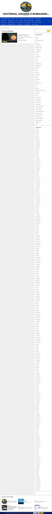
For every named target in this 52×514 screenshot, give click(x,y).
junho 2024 (37, 174)
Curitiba (37, 58)
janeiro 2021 (37, 237)
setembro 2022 (38, 204)
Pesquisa (48, 30)
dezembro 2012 (38, 397)
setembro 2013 (38, 381)
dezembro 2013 (38, 376)
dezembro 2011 (38, 418)
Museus (17, 20)
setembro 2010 (38, 445)
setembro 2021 (38, 223)
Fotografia (37, 72)
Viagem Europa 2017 (20, 24)
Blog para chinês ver (44, 507)
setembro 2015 (38, 342)
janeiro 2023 (37, 197)
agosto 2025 (37, 149)
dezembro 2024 (38, 163)
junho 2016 (37, 326)
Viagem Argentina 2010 (11, 22)
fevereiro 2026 (38, 140)
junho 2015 (37, 347)
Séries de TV (37, 93)
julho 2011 (37, 427)
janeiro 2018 (37, 292)
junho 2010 (37, 450)
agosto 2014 (37, 363)
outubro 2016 (38, 319)
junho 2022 (37, 209)
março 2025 (37, 158)
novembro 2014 (38, 360)
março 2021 (37, 234)
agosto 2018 (37, 285)
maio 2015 (37, 349)
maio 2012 (37, 409)
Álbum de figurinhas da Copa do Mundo (25, 507)
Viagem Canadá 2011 (28, 22)
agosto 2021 (37, 225)
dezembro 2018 (38, 282)
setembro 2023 (38, 188)
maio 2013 (37, 388)
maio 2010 (37, 452)
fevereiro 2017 (38, 312)
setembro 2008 (38, 487)
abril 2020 (37, 253)
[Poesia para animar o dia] (9, 38)
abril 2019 (37, 275)
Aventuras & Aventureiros (5, 18)
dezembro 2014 (38, 358)
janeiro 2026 (37, 142)
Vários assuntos (38, 104)
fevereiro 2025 (38, 159)
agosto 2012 (37, 404)
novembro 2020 (38, 241)
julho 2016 (37, 324)
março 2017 (37, 310)
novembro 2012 (38, 399)
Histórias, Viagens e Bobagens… (26, 13)
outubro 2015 (38, 340)
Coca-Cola (37, 54)
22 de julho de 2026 (11, 510)
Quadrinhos (37, 91)
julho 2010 (37, 448)
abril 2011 (37, 432)
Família (37, 68)
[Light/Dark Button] (49, 21)
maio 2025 (37, 154)
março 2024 (37, 177)
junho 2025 (37, 152)
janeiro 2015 (37, 356)
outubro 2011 (38, 422)
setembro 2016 (38, 321)
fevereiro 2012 (38, 415)
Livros (37, 81)
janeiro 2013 (37, 395)
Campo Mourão (38, 49)
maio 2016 (37, 328)
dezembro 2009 (38, 461)
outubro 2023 (38, 186)
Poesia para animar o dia (23, 34)
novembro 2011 (38, 420)
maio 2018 (37, 287)
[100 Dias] (21, 501)
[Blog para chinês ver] (37, 508)
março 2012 (37, 413)
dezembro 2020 (38, 239)
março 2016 (37, 331)
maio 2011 (37, 431)
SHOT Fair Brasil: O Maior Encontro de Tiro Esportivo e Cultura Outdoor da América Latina (12, 508)
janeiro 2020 (37, 259)
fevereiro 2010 (38, 457)
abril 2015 (37, 351)
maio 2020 (37, 252)
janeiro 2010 (37, 459)
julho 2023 (37, 191)
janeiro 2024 (37, 181)
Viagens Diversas (38, 20)
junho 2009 (37, 471)
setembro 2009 (38, 466)
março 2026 (37, 138)
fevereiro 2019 (38, 278)
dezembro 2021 (38, 218)
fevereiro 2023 (38, 195)
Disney (37, 61)
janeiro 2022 (37, 216)
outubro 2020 (38, 243)
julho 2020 (37, 248)
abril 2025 (37, 156)
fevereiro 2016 (38, 333)
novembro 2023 (38, 184)
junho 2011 (37, 429)
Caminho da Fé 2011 (23, 18)
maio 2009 (37, 473)
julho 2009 (37, 470)
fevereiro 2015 (38, 354)
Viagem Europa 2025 (27, 24)
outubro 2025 (38, 145)
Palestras (20, 20)
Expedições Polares (39, 65)
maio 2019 (37, 273)
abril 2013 (37, 390)
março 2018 (37, 291)
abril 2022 (37, 213)
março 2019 (37, 276)
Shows (37, 95)
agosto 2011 (37, 425)
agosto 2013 (37, 383)
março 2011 (37, 434)
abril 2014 (37, 370)
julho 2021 (37, 227)
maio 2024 (37, 175)
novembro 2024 (38, 165)
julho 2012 (37, 406)
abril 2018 (37, 289)
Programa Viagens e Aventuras (29, 20)
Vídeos (37, 123)
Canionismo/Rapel (38, 18)
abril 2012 (37, 411)
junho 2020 (37, 250)
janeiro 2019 (37, 280)
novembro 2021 (38, 220)
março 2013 (37, 392)
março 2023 (37, 193)
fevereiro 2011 (38, 436)
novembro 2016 (38, 317)
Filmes (37, 70)
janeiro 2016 (37, 335)
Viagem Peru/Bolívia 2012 (11, 24)
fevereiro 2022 (38, 214)
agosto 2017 (37, 301)
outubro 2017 (38, 298)
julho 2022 (37, 207)
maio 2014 (37, 369)
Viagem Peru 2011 (3, 24)
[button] (50, 21)
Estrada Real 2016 (4, 20)
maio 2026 (37, 135)
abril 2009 (37, 475)
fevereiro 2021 (38, 236)
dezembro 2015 (38, 337)
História (37, 77)
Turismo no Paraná (35, 24)
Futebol (19, 506)
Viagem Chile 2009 (4, 22)
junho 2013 (37, 386)
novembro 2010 (38, 441)
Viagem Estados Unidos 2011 (36, 22)
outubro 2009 (38, 464)
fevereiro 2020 (38, 257)
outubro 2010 (38, 443)
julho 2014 (37, 365)
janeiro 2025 (37, 161)
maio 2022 (37, 211)
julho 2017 (37, 303)
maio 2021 (37, 230)
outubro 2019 (38, 264)
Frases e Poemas (5, 41)
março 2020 (37, 255)
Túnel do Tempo (38, 100)
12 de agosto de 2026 (11, 502)
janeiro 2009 (37, 480)
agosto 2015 (37, 344)
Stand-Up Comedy (38, 97)
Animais (37, 38)
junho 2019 (37, 271)
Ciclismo (17, 18)
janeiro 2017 (37, 314)
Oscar (36, 86)
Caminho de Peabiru (30, 18)
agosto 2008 (37, 489)
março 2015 (37, 353)
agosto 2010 (37, 447)
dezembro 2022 (38, 198)
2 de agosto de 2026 (27, 502)
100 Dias (25, 501)
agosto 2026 (37, 129)
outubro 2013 (38, 379)
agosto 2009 (37, 468)
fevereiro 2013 (38, 393)
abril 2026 (37, 136)
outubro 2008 (38, 486)
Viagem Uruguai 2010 (20, 22)
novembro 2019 (38, 262)
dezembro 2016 (38, 315)
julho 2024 (37, 172)
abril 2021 (37, 232)
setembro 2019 (38, 266)
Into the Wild (38, 79)
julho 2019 (37, 269)
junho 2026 (37, 133)
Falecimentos (38, 67)
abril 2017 (37, 308)
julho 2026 (37, 131)
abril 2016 (37, 330)
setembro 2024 (38, 168)
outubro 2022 (38, 202)
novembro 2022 (38, 200)
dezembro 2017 (38, 294)
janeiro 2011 (37, 438)
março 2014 (37, 372)
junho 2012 (37, 408)
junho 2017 (37, 305)
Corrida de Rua (38, 56)
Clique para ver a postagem (22, 40)
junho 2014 (37, 367)
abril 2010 (37, 454)
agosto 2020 (37, 246)
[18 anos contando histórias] (4, 501)
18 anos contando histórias (12, 501)
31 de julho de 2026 (38, 502)
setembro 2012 (38, 402)
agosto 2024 (37, 170)
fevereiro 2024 (38, 179)
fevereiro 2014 (38, 374)
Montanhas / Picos (11, 20)
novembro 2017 (38, 296)
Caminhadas (13, 18)
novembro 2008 (38, 484)
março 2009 (37, 477)
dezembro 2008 (38, 482)
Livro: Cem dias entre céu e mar (40, 501)
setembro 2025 (38, 147)
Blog (36, 42)
